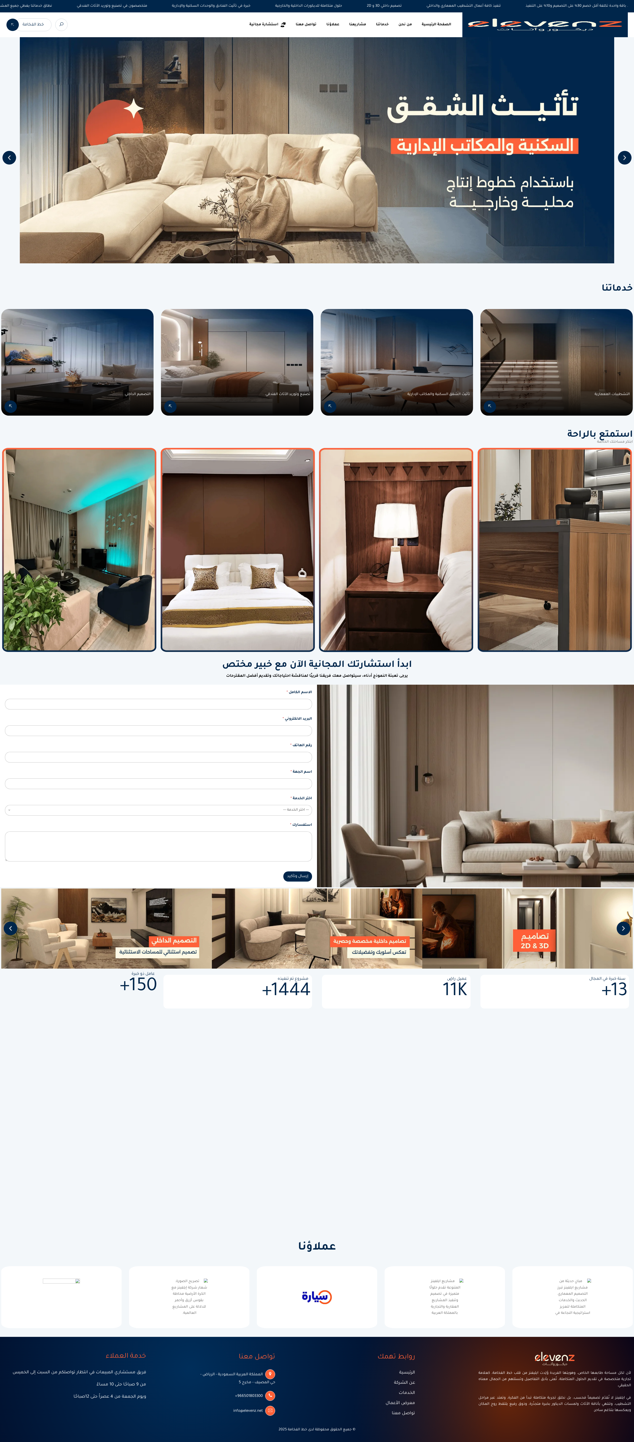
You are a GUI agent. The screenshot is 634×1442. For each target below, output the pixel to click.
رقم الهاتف (301, 746)
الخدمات (407, 1393)
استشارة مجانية (263, 25)
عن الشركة (404, 1383)
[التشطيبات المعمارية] (490, 406)
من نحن (405, 25)
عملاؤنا (332, 25)
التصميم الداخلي (138, 395)
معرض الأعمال (400, 1403)
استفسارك (301, 825)
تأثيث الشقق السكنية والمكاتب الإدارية (438, 395)
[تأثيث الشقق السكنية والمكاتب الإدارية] (330, 406)
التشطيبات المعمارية (612, 395)
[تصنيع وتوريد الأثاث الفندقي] (170, 406)
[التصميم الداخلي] (10, 406)
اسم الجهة (301, 772)
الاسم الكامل (299, 693)
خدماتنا (382, 25)
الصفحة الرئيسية (436, 25)
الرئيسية (407, 1373)
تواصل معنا (306, 25)
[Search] (61, 25)
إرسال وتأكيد (297, 876)
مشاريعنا (357, 25)
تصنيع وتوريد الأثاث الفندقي (287, 395)
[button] (9, 158)
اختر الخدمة (301, 799)
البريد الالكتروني (297, 719)
